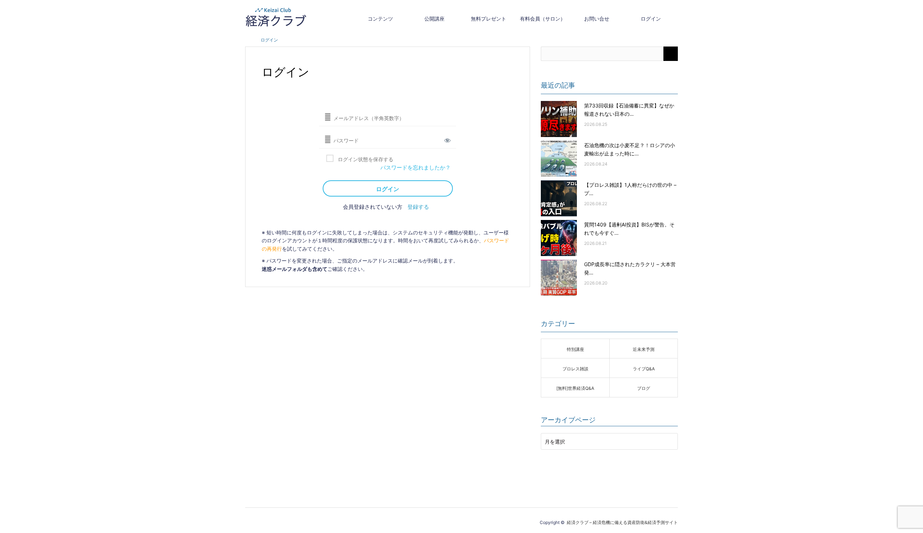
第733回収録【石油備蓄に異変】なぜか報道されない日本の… (629, 109)
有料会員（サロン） (542, 18)
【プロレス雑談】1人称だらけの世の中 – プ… (630, 188)
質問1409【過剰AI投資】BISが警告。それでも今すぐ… (629, 228)
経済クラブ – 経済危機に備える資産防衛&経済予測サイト (622, 522)
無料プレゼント (488, 18)
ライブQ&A (644, 368)
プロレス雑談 (575, 368)
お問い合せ (596, 18)
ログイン (651, 18)
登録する (418, 206)
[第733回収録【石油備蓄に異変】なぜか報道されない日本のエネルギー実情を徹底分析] (559, 119)
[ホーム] (247, 39)
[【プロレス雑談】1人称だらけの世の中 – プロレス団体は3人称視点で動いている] (559, 198)
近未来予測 (643, 349)
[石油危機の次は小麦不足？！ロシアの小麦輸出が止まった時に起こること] (559, 159)
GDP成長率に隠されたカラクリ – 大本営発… (630, 268)
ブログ (643, 388)
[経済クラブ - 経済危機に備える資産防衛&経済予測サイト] (275, 17)
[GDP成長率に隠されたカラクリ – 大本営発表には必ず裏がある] (559, 278)
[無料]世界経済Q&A (575, 388)
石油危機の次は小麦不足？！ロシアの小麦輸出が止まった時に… (629, 149)
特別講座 (575, 349)
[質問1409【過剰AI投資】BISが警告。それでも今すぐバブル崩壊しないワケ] (559, 238)
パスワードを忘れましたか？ (415, 166)
